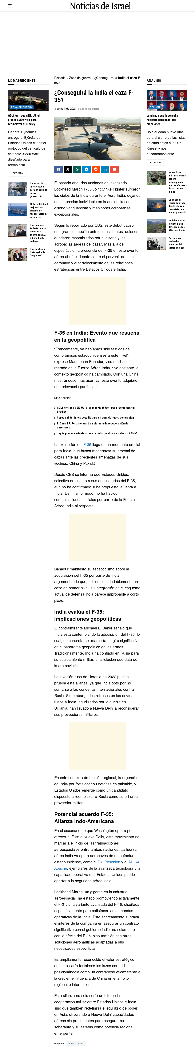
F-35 (87, 444)
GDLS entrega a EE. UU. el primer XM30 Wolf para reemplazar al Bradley (24, 120)
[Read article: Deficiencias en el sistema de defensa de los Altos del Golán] (156, 226)
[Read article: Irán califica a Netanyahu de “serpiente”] (17, 254)
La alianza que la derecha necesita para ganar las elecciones (162, 120)
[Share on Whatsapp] (77, 169)
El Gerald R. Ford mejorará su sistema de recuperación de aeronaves (39, 211)
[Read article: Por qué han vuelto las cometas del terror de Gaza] (156, 243)
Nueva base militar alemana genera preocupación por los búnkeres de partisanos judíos (178, 182)
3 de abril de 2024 (65, 108)
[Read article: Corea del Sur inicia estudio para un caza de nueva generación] (17, 189)
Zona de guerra (80, 77)
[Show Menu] (10, 5)
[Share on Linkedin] (105, 169)
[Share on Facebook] (58, 169)
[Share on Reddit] (96, 169)
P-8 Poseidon (109, 862)
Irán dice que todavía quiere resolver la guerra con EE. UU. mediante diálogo (38, 233)
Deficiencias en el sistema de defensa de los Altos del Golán (177, 225)
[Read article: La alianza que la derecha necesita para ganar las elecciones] (167, 100)
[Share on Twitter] (68, 169)
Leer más (19, 173)
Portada (60, 77)
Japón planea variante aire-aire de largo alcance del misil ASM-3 (97, 433)
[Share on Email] (114, 169)
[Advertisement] (97, 43)
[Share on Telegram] (86, 169)
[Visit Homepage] (100, 6)
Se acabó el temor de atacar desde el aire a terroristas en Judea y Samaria (177, 206)
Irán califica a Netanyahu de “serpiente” (37, 252)
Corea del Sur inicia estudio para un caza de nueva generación (95, 417)
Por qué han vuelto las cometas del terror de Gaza (177, 243)
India (81, 1043)
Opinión (155, 106)
